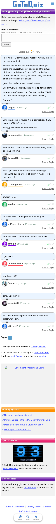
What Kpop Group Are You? (17, 429)
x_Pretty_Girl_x (16, 224)
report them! (30, 487)
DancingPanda (15, 184)
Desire (11, 283)
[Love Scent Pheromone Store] (28, 367)
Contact (47, 506)
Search (28, 519)
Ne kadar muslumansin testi (18, 415)
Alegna (11, 107)
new (38, 51)
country (42, 356)
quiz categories (41, 352)
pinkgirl (12, 243)
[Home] (28, 4)
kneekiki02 (13, 303)
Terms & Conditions (14, 506)
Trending (36, 519)
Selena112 (13, 158)
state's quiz (16, 356)
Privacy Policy (33, 506)
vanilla (11, 204)
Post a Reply (48, 111)
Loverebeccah (15, 263)
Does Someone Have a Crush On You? (23, 424)
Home (20, 519)
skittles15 (13, 326)
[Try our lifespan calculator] (28, 453)
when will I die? (10, 468)
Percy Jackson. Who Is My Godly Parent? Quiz (27, 420)
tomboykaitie (15, 135)
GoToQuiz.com (38, 346)
